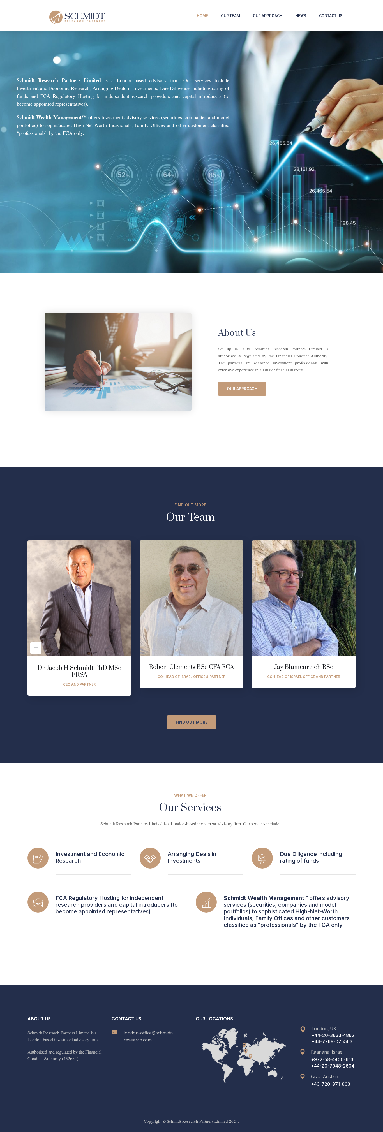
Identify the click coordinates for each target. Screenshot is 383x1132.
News (300, 15)
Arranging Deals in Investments (192, 857)
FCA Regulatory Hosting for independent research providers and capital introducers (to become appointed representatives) (117, 905)
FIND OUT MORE (191, 722)
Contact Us (330, 15)
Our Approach (267, 15)
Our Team (230, 15)
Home (202, 15)
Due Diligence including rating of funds (311, 857)
